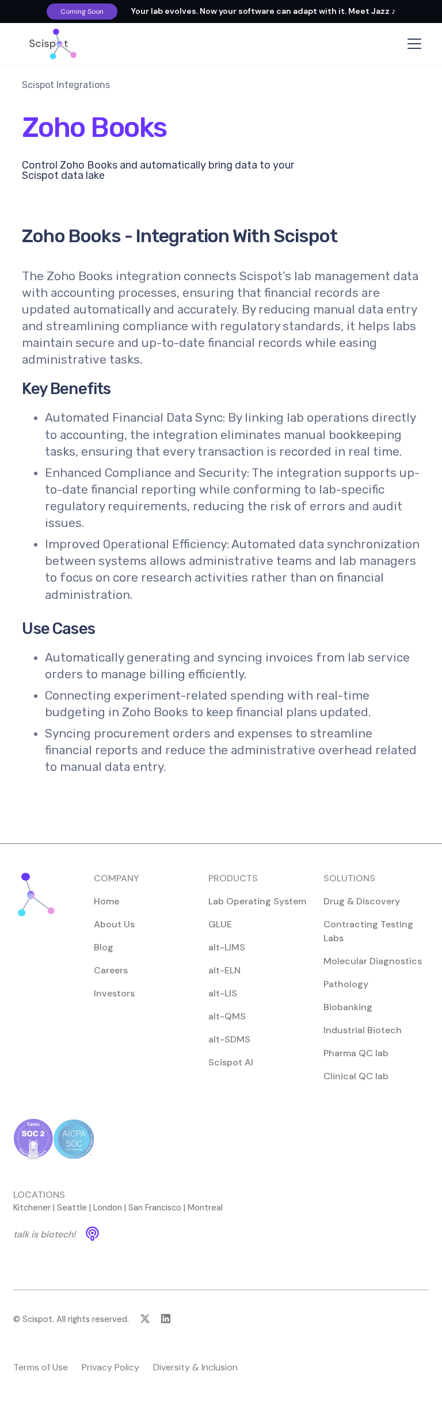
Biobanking (347, 1007)
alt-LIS (222, 993)
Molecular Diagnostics (372, 961)
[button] (412, 44)
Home (106, 901)
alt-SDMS (229, 1039)
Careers (111, 970)
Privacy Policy (110, 1367)
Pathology (345, 984)
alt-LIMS (226, 947)
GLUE (220, 924)
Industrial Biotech (362, 1030)
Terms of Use (40, 1367)
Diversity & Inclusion (195, 1367)
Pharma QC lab (355, 1053)
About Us (114, 924)
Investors (114, 993)
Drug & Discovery (361, 901)
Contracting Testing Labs (368, 931)
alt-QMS (227, 1016)
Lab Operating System (257, 901)
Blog (103, 947)
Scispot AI (230, 1062)
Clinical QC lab (355, 1076)
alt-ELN (224, 970)
